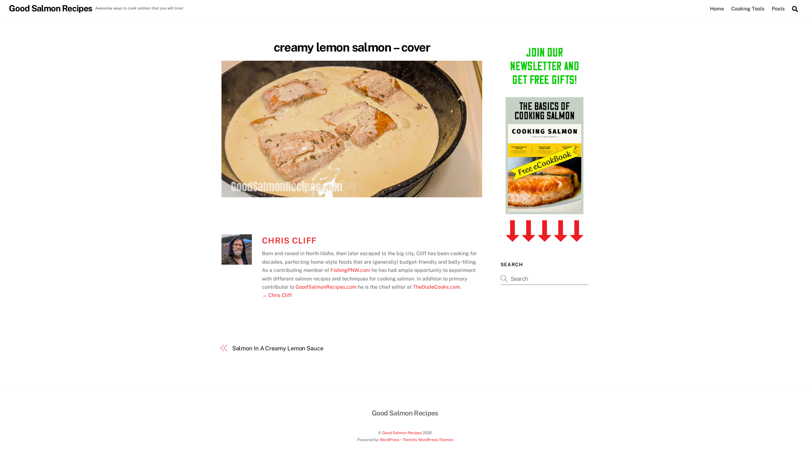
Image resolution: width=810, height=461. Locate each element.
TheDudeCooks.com (436, 287)
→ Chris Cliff (277, 295)
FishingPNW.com (350, 270)
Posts (778, 9)
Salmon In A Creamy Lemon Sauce (277, 348)
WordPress (389, 439)
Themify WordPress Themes (427, 439)
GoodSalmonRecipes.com (326, 287)
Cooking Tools (747, 9)
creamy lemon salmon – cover (352, 47)
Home (717, 9)
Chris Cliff (289, 240)
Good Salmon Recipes (402, 432)
